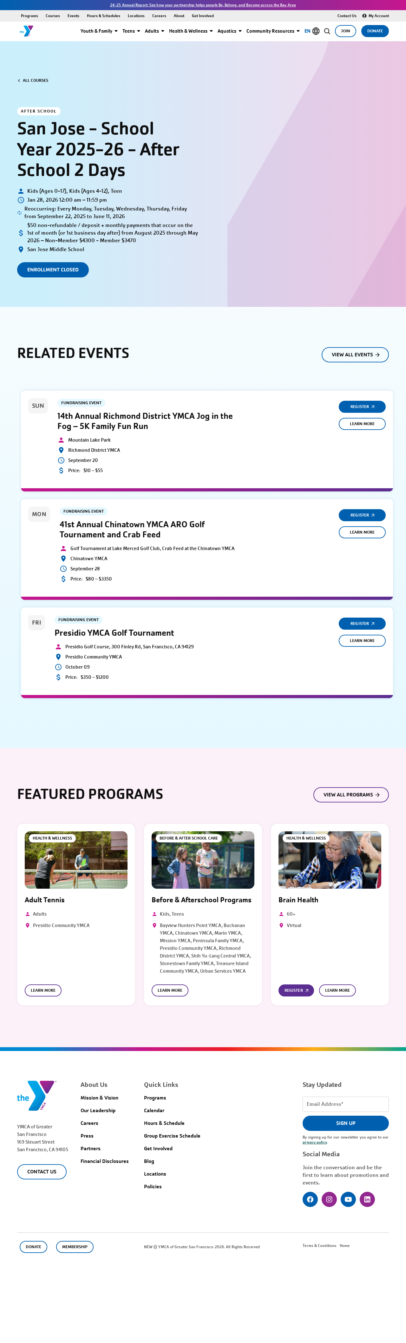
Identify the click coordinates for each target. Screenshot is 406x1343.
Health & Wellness (188, 31)
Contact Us (347, 15)
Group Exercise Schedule (172, 1135)
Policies (153, 1186)
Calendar (154, 1110)
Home (345, 1245)
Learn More (362, 423)
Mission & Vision (99, 1097)
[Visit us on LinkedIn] (367, 1199)
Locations (136, 15)
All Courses (35, 80)
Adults (152, 31)
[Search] (326, 31)
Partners (91, 1148)
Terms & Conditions (320, 1245)
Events (73, 15)
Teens (128, 31)
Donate (375, 31)
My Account (379, 15)
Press (87, 1135)
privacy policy (314, 1142)
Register (359, 406)
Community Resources (270, 31)
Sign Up (346, 1123)
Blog (149, 1161)
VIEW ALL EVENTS (352, 354)
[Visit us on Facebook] (310, 1199)
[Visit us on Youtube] (348, 1199)
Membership (75, 1246)
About (179, 15)
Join (345, 31)
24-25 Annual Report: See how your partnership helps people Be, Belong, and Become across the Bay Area (203, 5)
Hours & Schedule (164, 1123)
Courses (53, 15)
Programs (29, 15)
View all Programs (348, 794)
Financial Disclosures (105, 1161)
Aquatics (227, 31)
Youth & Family (96, 31)
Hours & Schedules (103, 15)
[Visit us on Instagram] (329, 1199)
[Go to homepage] (27, 31)
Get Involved (203, 15)
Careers (159, 15)
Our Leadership (98, 1110)
